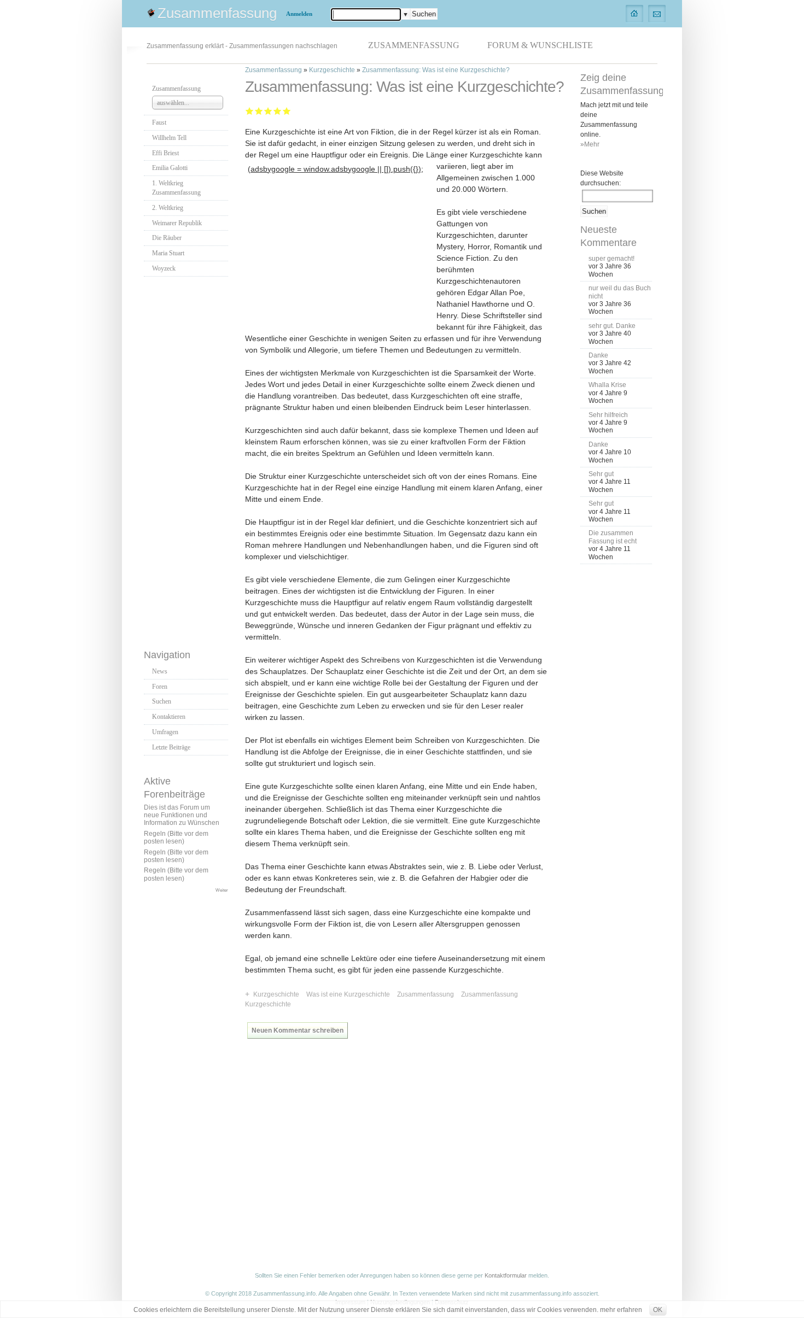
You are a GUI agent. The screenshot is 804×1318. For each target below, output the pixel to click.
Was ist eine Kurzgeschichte (348, 994)
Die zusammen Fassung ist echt (613, 536)
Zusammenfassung (217, 13)
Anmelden (299, 13)
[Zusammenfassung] (635, 13)
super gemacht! (611, 258)
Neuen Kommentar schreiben (297, 1030)
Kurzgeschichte (332, 70)
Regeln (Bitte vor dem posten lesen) (176, 837)
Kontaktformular (506, 1275)
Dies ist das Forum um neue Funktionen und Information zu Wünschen (181, 815)
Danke (598, 355)
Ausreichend (259, 111)
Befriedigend (268, 111)
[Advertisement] (187, 460)
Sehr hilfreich (608, 415)
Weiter (221, 890)
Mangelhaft (249, 111)
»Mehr (589, 144)
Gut (277, 111)
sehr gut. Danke (612, 326)
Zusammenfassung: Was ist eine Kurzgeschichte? (436, 70)
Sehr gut (287, 111)
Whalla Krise (607, 385)
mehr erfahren (621, 1310)
